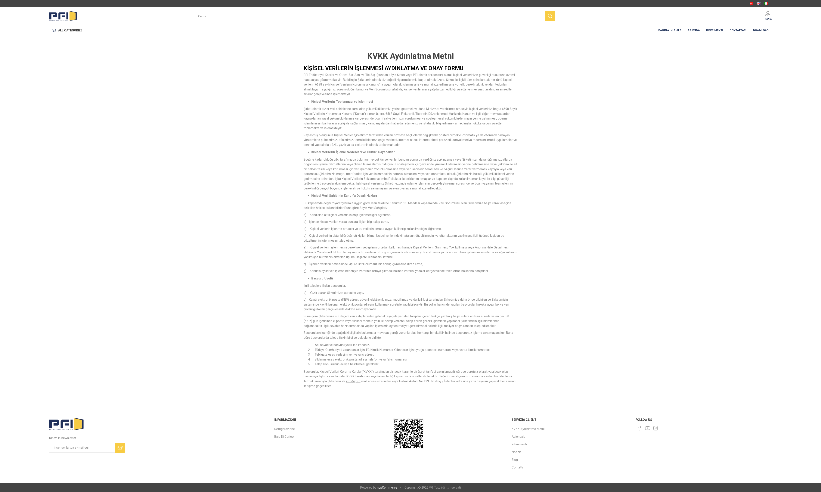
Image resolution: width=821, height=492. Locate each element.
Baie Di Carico (284, 437)
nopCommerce (387, 487)
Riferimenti (519, 444)
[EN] (758, 3)
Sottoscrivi (120, 448)
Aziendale (518, 437)
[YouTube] (647, 428)
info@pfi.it (353, 381)
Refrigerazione (284, 429)
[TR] (751, 3)
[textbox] (369, 16)
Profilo (768, 19)
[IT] (766, 3)
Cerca (550, 16)
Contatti (517, 467)
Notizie (516, 452)
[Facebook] (639, 428)
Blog (515, 460)
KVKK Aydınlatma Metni (528, 429)
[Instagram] (655, 428)
